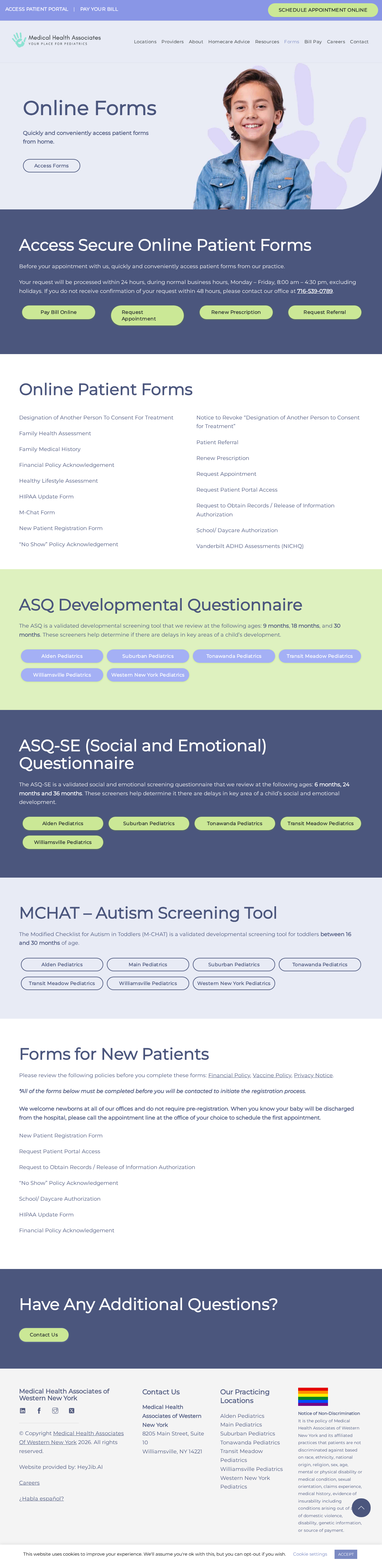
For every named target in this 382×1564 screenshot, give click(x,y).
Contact (359, 41)
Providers (172, 41)
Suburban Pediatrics (148, 656)
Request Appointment (139, 316)
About (196, 41)
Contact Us (44, 1335)
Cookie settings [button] (310, 1554)
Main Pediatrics (148, 964)
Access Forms (51, 166)
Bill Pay (313, 41)
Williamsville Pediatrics (62, 674)
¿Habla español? (41, 1498)
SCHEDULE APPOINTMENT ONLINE (323, 10)
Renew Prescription (236, 312)
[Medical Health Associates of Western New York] (56, 43)
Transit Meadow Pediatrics (320, 656)
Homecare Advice (229, 41)
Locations (145, 41)
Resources (267, 41)
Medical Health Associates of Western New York (64, 1394)
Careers (336, 41)
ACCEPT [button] (346, 1554)
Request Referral (325, 312)
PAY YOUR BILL (99, 9)
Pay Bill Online (59, 312)
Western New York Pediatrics (148, 674)
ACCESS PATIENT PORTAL (36, 9)
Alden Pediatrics (62, 656)
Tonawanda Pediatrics (234, 656)
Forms (291, 41)
